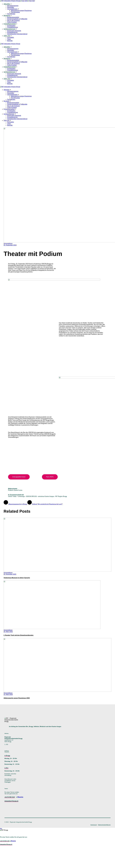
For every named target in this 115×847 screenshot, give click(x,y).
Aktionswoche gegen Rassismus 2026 (17, 698)
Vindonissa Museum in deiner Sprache (17, 578)
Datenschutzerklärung (104, 824)
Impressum (93, 824)
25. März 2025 (8, 631)
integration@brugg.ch (11, 801)
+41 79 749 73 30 (9, 797)
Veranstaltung (8, 243)
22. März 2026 (8, 694)
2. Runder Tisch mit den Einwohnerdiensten (18, 635)
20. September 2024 (10, 245)
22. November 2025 (10, 574)
